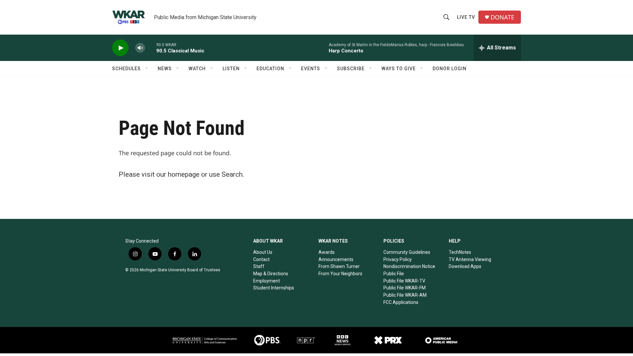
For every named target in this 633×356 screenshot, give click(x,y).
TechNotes (460, 252)
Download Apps (465, 266)
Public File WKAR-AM (405, 295)
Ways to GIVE (398, 68)
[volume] (140, 48)
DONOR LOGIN (450, 68)
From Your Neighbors (340, 273)
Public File (393, 273)
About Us (262, 252)
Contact (261, 259)
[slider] (151, 47)
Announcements (335, 259)
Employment (266, 280)
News (165, 68)
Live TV (466, 17)
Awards (326, 252)
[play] (120, 48)
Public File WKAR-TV (404, 280)
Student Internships (273, 287)
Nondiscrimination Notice (409, 266)
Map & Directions (270, 273)
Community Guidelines (406, 252)
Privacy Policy (397, 259)
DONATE (502, 17)
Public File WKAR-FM (404, 287)
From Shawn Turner (339, 266)
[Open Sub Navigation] (147, 69)
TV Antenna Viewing (470, 259)
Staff (258, 266)
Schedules (126, 68)
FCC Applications (400, 302)
